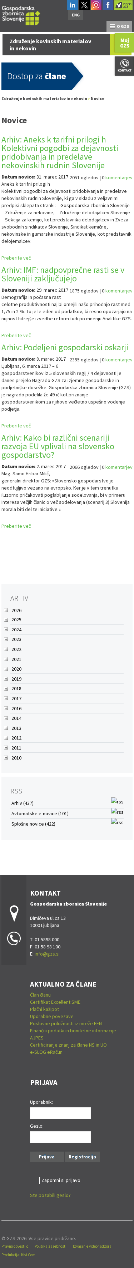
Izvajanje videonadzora (92, 1246)
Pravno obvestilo (14, 1246)
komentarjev (119, 177)
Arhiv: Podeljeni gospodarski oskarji (64, 347)
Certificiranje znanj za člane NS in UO (68, 1045)
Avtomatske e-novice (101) (40, 813)
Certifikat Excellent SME (55, 1002)
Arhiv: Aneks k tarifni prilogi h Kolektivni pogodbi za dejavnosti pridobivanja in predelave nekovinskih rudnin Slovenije (59, 152)
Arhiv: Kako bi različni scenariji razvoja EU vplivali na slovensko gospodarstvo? (57, 446)
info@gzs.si (47, 954)
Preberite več (16, 258)
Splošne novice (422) (33, 824)
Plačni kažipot (44, 1009)
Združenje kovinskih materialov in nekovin (44, 98)
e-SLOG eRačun (46, 1052)
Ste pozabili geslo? (50, 1195)
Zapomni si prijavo (60, 1180)
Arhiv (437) (22, 803)
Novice (97, 98)
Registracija (82, 1157)
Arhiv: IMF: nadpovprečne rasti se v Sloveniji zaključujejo (62, 274)
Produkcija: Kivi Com (18, 1254)
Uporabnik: (41, 1102)
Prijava (47, 1157)
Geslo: (37, 1126)
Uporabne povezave (52, 1016)
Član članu (40, 995)
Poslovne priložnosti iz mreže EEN (66, 1023)
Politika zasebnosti (50, 1246)
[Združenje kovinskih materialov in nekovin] (21, 14)
